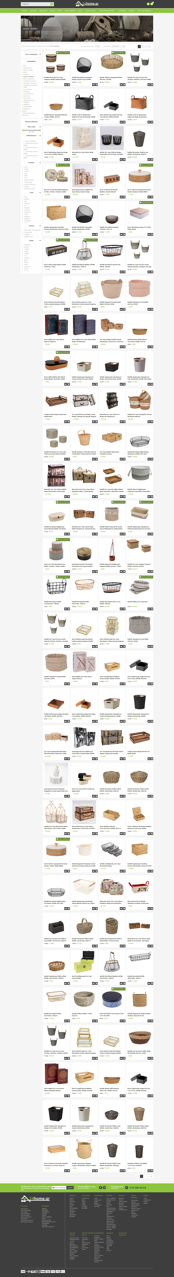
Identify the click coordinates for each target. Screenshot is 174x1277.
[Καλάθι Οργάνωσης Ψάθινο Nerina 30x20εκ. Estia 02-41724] (139, 999)
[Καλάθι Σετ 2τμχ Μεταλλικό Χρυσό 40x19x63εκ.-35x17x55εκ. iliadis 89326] (56, 812)
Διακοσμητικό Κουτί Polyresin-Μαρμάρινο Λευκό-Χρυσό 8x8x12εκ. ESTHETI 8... (56, 791)
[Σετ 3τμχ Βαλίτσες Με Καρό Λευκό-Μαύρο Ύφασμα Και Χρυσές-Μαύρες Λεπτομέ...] (84, 400)
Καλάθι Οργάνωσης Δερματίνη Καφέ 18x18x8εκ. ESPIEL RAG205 (56, 715)
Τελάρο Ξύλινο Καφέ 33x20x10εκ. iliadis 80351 (55, 415)
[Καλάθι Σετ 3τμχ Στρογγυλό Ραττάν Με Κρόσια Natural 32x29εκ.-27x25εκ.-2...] (139, 400)
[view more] (65, 84)
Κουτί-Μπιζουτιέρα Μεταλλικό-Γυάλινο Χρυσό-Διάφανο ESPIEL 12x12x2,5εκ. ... (82, 641)
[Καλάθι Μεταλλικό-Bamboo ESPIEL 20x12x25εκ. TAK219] (111, 962)
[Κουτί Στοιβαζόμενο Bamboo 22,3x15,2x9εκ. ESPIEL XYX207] (111, 662)
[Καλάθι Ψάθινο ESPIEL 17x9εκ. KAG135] (84, 998)
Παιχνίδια (72, 1204)
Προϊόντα (33, 46)
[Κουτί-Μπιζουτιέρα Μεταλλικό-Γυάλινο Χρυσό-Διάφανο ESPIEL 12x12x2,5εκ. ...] (84, 625)
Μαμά (71, 1206)
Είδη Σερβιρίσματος (110, 1215)
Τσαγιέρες (109, 1218)
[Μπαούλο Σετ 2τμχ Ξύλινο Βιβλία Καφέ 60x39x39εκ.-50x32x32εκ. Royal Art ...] (56, 475)
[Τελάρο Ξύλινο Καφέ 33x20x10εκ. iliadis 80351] (56, 400)
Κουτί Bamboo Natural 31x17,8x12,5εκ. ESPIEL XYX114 (110, 827)
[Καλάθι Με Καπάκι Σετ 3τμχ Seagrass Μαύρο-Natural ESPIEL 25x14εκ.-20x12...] (56, 63)
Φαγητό (72, 1198)
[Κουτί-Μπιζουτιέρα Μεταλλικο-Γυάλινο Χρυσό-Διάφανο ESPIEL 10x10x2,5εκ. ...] (56, 288)
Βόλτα (71, 1203)
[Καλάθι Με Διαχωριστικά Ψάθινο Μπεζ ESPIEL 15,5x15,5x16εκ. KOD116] (111, 924)
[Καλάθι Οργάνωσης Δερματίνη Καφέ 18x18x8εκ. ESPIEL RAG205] (56, 700)
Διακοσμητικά (27, 68)
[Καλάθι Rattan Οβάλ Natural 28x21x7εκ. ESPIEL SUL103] (111, 1074)
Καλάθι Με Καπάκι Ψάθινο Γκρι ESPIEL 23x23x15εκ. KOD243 (110, 1127)
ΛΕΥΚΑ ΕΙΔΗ (33, 10)
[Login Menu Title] (148, 3)
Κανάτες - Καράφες (111, 1226)
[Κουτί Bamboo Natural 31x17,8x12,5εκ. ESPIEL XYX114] (111, 812)
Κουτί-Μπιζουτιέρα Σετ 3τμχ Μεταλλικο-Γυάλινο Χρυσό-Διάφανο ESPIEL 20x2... (84, 1053)
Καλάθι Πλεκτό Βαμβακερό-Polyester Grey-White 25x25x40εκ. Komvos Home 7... (139, 491)
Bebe (108, 1248)
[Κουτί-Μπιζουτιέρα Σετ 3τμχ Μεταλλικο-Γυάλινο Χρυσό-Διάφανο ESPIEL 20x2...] (84, 1037)
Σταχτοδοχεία (27, 89)
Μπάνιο (71, 1200)
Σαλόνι (47, 46)
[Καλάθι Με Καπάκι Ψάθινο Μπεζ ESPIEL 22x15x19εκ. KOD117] (84, 924)
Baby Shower (73, 1214)
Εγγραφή (70, 1187)
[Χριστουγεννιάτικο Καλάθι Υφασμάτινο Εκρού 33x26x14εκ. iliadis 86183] (139, 887)
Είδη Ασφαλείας (74, 1208)
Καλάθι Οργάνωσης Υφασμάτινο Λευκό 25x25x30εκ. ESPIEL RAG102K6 (83, 1128)
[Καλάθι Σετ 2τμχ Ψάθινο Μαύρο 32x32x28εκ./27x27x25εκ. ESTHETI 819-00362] (111, 138)
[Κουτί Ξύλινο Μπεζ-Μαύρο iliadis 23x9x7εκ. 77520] (56, 250)
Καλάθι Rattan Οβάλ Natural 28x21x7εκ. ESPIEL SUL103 (109, 1089)
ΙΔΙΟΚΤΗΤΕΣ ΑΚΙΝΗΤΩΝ (144, 10)
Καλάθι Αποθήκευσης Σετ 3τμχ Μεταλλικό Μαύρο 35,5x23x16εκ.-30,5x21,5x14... (110, 866)
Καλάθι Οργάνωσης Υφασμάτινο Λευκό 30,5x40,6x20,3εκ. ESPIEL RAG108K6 (110, 716)
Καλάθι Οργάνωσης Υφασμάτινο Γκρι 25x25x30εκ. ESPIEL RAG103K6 (139, 378)
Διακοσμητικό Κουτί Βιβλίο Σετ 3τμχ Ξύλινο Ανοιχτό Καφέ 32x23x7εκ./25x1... (82, 192)
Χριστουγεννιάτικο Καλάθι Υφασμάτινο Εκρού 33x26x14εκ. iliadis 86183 (138, 903)
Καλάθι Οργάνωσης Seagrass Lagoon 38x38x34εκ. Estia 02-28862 (84, 1164)
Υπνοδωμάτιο (26, 108)
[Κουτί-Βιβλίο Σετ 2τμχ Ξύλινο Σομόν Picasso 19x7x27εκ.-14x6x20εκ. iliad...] (84, 662)
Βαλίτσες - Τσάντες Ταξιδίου (74, 1255)
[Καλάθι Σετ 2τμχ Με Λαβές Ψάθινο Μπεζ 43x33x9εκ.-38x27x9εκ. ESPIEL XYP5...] (111, 475)
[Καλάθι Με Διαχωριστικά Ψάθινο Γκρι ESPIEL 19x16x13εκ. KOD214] (56, 924)
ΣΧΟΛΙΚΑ (72, 1259)
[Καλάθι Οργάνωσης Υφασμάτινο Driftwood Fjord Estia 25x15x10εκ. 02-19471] (139, 512)
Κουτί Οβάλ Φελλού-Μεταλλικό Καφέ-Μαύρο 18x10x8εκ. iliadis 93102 (54, 379)
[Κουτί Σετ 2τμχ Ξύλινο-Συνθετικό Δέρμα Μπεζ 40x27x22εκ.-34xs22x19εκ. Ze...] (84, 775)
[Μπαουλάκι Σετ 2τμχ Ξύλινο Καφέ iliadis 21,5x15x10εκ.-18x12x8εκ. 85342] (139, 924)
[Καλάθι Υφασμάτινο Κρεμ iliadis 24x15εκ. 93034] (56, 662)
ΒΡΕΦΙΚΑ (24, 10)
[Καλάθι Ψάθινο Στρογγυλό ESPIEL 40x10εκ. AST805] (111, 61)
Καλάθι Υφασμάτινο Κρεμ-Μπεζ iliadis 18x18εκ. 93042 (110, 303)
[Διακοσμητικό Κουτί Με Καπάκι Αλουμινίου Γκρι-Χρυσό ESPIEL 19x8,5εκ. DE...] (84, 550)
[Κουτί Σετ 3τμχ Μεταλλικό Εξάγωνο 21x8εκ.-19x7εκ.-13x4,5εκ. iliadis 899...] (56, 175)
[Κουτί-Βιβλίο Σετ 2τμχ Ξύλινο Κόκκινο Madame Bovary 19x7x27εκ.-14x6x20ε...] (56, 1074)
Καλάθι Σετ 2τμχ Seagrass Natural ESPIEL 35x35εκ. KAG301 (139, 565)
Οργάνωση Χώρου (74, 1237)
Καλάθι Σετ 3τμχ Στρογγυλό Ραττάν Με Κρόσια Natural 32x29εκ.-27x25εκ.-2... (140, 416)
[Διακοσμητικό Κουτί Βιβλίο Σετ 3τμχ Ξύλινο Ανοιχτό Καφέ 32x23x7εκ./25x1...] (84, 175)
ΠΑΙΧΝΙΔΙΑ (131, 10)
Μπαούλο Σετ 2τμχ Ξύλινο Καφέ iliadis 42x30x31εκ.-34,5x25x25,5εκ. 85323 (84, 529)
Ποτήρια (109, 1201)
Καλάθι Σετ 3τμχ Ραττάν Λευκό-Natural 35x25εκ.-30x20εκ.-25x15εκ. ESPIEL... (140, 266)
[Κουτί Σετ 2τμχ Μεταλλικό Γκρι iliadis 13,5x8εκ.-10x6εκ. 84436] (56, 550)
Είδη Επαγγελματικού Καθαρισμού (86, 1243)
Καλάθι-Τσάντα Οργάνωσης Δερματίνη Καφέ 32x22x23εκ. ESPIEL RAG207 (137, 117)
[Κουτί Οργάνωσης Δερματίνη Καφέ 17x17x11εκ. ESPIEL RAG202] (56, 138)
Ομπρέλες (72, 1257)
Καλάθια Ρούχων (123, 1209)
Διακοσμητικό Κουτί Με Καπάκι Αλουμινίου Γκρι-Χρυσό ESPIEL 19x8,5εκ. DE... (82, 566)
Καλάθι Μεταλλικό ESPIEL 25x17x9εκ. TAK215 (52, 1014)
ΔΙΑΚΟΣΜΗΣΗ (43, 10)
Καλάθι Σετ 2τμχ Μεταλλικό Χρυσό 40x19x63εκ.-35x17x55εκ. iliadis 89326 (56, 828)
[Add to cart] (68, 84)
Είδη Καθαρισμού (74, 1247)
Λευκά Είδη (72, 1201)
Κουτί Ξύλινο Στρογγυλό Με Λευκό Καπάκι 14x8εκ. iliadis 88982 (55, 865)
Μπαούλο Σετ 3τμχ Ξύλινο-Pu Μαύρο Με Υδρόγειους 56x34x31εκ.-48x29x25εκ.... (109, 416)
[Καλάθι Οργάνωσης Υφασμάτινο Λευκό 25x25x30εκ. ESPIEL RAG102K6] (84, 1112)
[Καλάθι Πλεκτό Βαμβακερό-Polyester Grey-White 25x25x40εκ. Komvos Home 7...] (139, 473)
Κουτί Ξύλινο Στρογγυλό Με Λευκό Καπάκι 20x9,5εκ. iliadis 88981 (139, 191)
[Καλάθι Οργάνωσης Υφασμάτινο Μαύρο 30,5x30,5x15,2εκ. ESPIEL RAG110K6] (111, 363)
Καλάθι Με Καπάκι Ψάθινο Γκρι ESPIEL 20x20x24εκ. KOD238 (110, 1164)
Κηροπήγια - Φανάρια (29, 83)
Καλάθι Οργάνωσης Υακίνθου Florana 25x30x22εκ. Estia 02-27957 (140, 865)
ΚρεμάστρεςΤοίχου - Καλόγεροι (29, 101)
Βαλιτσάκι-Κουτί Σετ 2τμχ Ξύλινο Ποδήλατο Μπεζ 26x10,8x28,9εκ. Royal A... (111, 903)
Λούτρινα (109, 1250)
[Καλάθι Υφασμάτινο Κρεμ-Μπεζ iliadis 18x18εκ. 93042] (111, 288)
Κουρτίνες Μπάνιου (121, 1199)
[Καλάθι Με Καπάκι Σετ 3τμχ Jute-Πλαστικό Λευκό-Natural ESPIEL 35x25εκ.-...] (56, 438)
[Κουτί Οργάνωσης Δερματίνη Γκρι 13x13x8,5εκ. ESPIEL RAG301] (111, 100)
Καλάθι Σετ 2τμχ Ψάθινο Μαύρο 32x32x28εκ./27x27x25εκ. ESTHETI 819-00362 (111, 154)
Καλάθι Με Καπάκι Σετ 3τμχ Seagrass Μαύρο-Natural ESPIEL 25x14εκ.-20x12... (55, 79)
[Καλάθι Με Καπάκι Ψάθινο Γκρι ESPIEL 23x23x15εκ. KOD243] (111, 1112)
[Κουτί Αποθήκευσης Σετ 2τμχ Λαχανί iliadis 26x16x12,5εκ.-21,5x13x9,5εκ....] (84, 962)
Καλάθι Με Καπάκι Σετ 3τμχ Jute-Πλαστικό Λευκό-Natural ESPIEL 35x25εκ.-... (55, 454)
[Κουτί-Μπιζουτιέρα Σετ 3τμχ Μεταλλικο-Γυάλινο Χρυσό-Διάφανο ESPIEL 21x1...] (111, 625)
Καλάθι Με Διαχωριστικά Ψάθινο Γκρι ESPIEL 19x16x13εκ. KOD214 (55, 940)
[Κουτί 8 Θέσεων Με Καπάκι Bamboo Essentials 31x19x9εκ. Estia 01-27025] (56, 1149)
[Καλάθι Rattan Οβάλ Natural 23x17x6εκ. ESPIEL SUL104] (139, 325)
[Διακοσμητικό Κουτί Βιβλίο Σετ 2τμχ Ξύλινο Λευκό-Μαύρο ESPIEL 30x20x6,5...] (84, 737)
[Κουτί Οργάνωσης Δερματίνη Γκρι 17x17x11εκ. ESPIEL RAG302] (139, 1074)
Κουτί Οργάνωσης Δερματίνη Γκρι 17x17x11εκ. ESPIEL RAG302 (139, 1089)
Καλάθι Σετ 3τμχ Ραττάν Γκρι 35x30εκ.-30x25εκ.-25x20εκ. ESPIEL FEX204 (56, 1053)
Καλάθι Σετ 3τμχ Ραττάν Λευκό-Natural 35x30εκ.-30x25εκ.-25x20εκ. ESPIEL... (56, 641)
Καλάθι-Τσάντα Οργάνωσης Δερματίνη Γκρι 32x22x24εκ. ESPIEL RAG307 (84, 117)
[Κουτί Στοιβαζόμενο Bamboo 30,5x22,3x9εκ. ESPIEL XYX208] (84, 1074)
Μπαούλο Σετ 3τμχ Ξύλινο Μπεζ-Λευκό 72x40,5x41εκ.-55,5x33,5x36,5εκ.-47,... (84, 154)
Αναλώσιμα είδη (74, 1246)
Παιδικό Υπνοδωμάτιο (28, 113)
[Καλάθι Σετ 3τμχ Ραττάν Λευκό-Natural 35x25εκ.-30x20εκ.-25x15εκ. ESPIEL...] (139, 250)
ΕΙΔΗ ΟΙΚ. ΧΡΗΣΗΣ (90, 10)
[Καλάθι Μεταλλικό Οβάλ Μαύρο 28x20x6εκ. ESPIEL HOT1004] (139, 438)
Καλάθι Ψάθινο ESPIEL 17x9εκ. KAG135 (82, 1014)
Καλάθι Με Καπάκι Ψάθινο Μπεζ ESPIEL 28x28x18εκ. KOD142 (138, 790)
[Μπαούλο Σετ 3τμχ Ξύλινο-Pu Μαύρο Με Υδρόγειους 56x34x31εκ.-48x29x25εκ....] (111, 400)
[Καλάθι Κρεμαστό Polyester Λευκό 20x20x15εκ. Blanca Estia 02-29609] (84, 849)
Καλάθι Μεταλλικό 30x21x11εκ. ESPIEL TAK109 (110, 603)
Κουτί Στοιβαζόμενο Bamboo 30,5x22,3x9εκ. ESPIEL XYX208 (82, 1089)
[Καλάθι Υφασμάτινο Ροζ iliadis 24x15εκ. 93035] (139, 288)
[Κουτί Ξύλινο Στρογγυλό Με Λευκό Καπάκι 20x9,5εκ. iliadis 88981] (139, 175)
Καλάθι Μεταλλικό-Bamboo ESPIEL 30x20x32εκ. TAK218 (83, 265)
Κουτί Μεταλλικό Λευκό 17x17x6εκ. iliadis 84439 (139, 228)
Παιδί (83, 1200)
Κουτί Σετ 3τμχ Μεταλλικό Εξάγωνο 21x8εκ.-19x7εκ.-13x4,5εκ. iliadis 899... (56, 192)
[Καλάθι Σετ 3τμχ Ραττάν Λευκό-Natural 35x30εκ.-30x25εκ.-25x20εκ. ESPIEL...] (56, 625)
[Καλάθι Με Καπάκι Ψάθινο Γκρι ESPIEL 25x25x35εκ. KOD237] (139, 138)
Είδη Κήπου (134, 1206)
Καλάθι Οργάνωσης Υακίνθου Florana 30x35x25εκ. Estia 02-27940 (56, 228)
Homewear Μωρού (72, 1212)
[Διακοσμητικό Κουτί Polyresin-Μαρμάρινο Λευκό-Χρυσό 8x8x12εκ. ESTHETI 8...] (56, 775)
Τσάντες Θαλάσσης (97, 1244)
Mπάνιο (84, 1201)
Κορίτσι (108, 1237)
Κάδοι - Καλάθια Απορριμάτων (74, 1251)
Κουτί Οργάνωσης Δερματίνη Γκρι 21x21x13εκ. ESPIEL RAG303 (139, 677)
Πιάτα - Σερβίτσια (111, 1198)
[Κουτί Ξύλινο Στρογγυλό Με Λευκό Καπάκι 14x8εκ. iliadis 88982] (56, 849)
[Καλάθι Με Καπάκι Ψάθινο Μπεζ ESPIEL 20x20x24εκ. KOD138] (139, 1112)
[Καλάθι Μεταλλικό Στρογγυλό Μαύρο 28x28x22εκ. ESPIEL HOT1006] (84, 213)
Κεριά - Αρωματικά (28, 79)
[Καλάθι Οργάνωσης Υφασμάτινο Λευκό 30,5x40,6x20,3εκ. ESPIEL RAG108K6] (111, 700)
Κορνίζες (25, 74)
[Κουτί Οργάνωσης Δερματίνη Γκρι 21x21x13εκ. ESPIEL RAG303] (139, 662)
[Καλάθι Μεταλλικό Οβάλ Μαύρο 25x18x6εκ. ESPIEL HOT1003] (56, 887)
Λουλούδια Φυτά (28, 94)
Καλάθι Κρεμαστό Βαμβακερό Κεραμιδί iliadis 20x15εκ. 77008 (110, 565)
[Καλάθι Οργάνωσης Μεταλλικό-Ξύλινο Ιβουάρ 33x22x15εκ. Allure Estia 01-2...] (84, 887)
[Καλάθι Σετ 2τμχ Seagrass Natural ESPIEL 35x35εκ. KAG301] (139, 545)
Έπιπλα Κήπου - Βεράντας (135, 1201)
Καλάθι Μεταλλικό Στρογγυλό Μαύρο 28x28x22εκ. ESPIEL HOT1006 (82, 229)
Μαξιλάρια (26, 91)
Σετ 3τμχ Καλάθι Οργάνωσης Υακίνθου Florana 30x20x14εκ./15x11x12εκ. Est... (110, 454)
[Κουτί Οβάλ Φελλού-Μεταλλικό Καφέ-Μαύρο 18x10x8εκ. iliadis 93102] (56, 363)
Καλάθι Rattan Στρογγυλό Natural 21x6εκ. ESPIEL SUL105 (55, 116)
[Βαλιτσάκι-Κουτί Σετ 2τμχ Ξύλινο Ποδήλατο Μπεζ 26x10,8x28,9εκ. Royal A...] (111, 887)
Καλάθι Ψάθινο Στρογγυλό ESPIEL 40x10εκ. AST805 (111, 78)
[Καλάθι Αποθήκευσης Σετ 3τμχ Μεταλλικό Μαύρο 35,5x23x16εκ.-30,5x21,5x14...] (111, 849)
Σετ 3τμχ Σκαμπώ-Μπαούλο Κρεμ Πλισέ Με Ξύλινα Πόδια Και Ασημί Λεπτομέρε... (55, 753)
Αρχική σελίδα (26, 46)
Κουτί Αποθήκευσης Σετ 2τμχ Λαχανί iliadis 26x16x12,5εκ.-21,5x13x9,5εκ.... (82, 978)
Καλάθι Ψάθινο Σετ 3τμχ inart (137, 601)
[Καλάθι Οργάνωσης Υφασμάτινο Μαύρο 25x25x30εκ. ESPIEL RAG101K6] (139, 700)
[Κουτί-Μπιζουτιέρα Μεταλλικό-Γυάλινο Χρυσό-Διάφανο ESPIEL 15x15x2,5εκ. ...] (111, 1037)
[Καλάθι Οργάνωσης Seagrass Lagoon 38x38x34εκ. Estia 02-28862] (84, 1149)
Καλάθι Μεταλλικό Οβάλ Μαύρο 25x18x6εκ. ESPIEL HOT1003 (54, 902)
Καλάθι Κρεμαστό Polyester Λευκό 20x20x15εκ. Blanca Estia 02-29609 (83, 865)
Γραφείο (146, 1203)
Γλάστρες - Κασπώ (136, 1208)
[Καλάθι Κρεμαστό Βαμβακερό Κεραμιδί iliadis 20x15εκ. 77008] (111, 550)
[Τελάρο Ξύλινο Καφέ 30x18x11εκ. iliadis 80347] (139, 737)
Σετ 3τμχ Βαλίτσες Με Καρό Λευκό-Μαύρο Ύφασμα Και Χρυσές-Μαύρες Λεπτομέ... (84, 416)
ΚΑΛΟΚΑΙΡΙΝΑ (122, 10)
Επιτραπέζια (110, 1243)
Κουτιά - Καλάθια (28, 76)
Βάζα (24, 72)
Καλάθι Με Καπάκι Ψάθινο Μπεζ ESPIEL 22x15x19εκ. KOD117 (82, 940)
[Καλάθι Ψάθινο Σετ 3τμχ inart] (139, 587)
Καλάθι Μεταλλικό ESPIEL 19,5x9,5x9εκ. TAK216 (52, 603)
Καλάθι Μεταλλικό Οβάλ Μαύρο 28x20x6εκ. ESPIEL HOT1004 (138, 453)
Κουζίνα (24, 111)
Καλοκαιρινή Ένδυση (97, 1257)
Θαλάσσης (84, 1206)
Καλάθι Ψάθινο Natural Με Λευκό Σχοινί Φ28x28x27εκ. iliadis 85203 (111, 528)
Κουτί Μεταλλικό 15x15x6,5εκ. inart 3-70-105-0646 (112, 1014)
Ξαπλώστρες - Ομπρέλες (134, 1215)
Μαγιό (95, 1240)
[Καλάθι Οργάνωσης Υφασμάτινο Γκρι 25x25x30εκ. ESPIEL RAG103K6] (139, 363)
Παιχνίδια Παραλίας (99, 1242)
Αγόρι (108, 1235)
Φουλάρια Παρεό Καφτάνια (98, 1261)
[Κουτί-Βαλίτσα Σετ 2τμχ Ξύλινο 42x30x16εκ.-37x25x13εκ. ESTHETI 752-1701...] (84, 812)
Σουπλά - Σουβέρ (111, 1227)
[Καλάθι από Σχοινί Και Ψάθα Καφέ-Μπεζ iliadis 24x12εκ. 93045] (139, 1037)
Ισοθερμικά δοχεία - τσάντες (74, 1240)
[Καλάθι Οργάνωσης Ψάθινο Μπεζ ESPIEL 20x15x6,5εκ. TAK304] (56, 962)
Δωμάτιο (72, 1209)
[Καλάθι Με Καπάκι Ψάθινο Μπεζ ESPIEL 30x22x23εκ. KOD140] (111, 775)
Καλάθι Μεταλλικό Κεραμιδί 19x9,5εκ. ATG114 (109, 228)
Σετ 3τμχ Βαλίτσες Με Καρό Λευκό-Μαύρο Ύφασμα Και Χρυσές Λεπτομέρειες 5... (111, 753)
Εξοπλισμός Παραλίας (97, 1251)
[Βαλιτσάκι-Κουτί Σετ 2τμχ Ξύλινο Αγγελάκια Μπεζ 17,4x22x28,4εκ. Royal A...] (84, 475)
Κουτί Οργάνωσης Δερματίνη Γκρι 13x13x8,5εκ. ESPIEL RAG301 (111, 116)
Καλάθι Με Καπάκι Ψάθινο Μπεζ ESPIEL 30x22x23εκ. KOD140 (110, 790)
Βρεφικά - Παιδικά (98, 1239)
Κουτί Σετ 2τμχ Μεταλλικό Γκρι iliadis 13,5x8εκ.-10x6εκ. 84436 (54, 565)
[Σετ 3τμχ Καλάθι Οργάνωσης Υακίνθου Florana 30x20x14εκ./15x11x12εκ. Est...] (111, 438)
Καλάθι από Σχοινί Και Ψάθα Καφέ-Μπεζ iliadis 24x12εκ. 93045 (139, 1052)
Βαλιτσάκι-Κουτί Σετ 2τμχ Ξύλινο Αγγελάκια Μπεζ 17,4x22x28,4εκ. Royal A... (83, 491)
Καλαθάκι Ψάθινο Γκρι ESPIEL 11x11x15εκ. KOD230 (137, 1164)
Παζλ (108, 1247)
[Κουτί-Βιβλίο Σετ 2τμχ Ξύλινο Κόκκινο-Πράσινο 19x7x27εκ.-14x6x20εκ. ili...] (56, 325)
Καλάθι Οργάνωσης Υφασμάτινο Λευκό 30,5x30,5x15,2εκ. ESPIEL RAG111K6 (83, 379)
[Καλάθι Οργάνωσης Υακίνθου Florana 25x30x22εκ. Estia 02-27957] (139, 849)
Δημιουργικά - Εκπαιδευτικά (110, 1241)
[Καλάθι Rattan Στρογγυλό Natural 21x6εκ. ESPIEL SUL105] (56, 100)
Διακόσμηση (85, 1239)
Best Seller (25, 115)
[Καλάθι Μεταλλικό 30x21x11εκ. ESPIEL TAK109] (111, 587)
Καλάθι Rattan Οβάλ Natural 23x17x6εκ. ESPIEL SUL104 (137, 340)
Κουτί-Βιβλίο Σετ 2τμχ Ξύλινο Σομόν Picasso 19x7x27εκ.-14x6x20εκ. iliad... (82, 678)
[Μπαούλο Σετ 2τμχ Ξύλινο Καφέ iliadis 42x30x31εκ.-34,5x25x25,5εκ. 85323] (84, 512)
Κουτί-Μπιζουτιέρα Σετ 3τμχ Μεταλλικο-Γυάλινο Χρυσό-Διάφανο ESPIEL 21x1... (112, 641)
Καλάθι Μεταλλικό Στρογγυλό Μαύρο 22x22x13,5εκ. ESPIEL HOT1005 (82, 79)
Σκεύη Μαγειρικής (111, 1224)
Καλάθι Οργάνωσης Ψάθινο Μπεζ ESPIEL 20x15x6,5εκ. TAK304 (55, 977)
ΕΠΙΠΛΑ (80, 10)
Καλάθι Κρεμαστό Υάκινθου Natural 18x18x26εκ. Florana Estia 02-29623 (84, 453)
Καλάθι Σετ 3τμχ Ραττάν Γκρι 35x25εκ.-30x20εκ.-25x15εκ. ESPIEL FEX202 (139, 79)
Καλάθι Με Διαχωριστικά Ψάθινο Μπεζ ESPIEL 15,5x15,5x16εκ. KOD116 (111, 941)
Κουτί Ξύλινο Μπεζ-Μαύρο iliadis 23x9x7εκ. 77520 (55, 265)
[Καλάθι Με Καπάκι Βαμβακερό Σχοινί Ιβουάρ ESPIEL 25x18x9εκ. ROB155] (56, 512)
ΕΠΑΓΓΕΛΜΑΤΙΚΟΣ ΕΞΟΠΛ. (107, 10)
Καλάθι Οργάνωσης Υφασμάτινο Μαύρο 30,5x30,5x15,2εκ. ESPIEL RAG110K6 (110, 379)
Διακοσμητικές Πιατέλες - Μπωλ (30, 86)
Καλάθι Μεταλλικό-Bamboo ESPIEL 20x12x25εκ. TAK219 (111, 977)
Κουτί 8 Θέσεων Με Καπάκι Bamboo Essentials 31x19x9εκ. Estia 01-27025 (56, 1165)
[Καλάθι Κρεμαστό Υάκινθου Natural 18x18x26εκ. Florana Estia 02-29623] (84, 438)
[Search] (51, 4)
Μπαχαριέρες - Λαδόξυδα (110, 1212)
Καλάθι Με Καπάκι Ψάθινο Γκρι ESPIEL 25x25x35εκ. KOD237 (138, 153)
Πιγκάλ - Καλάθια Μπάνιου (123, 1207)
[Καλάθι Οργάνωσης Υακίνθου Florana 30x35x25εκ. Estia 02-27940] (56, 213)
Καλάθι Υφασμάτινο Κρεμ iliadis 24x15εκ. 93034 (55, 677)
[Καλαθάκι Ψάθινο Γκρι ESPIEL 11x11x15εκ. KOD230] (139, 1149)
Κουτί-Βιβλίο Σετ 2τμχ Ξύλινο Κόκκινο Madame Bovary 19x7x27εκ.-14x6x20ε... (54, 1090)
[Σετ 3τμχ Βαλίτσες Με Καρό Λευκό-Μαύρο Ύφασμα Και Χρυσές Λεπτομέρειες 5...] (111, 737)
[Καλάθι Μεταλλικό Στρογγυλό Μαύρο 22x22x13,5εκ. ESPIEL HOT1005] (84, 63)
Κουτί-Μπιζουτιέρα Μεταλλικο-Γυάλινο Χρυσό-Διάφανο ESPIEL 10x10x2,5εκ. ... (55, 304)
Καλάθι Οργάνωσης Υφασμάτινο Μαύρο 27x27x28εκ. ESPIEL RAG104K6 (55, 1128)
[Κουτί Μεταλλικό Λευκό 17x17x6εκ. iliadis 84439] (139, 213)
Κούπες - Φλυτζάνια (109, 1204)
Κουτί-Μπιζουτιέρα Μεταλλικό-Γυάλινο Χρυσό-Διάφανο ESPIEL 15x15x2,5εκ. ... (110, 1053)
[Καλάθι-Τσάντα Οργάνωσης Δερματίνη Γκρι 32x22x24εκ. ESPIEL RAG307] (84, 100)
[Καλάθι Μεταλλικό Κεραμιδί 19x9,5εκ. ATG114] (111, 213)
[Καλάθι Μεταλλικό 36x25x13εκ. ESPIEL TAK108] (111, 250)
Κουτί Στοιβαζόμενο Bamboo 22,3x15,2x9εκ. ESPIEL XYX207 (110, 677)
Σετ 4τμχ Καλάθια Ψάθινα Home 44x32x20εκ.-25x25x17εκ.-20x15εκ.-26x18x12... (112, 340)
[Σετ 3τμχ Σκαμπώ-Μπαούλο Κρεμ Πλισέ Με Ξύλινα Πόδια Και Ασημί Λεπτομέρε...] (56, 737)
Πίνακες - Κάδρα (28, 70)
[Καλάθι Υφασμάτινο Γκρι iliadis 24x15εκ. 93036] (139, 625)
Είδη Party (72, 1249)
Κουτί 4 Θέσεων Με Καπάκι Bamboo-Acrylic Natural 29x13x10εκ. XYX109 (109, 192)
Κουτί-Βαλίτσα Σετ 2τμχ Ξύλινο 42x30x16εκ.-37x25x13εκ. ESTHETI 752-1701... (83, 828)
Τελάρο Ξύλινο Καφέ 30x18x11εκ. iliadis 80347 (139, 752)
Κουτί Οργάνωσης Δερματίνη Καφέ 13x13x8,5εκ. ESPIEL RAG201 (83, 715)
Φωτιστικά (26, 96)
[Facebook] (100, 1187)
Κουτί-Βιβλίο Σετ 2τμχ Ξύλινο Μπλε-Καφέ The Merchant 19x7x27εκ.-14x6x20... (84, 341)
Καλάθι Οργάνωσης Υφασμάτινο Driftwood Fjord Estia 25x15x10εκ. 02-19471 (139, 529)
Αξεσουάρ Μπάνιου (121, 1204)
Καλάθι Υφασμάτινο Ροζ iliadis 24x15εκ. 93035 (138, 303)
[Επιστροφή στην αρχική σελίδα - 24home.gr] (87, 3)
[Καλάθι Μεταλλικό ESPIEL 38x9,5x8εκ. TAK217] (139, 956)
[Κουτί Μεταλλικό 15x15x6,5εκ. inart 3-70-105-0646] (111, 999)
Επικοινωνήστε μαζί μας (27, 1221)
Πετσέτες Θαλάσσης (97, 1236)
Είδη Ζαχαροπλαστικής (111, 1207)
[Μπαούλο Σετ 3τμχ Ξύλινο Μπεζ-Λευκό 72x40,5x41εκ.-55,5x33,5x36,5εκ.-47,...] (84, 138)
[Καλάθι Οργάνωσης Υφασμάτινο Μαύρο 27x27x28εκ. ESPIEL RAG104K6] (56, 1112)
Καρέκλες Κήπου (135, 1203)
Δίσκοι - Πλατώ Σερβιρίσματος (110, 1220)
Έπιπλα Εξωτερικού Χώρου (85, 1247)
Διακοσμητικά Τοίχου (29, 81)
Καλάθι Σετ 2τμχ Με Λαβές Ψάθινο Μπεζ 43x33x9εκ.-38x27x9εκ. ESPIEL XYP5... (112, 491)
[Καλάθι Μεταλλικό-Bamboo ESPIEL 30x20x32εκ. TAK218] (84, 250)
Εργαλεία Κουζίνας (111, 1209)
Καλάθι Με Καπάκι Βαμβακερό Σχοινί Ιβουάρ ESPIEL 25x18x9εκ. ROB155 (55, 529)
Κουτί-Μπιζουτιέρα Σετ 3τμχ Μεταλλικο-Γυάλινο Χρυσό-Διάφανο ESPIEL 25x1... (84, 304)
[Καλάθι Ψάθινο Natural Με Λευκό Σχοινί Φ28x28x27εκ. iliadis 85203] (111, 512)
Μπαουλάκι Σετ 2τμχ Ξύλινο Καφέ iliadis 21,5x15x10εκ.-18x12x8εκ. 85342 (139, 941)
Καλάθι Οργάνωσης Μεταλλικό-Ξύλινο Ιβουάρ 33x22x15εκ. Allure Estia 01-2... (83, 903)
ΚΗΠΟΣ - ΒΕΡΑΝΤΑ (70, 10)
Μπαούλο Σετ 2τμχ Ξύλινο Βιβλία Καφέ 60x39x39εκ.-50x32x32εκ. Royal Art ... (55, 491)
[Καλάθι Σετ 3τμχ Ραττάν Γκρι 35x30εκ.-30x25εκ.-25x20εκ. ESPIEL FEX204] (56, 1037)
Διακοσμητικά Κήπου (134, 1211)
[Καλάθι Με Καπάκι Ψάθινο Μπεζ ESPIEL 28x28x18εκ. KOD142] (139, 775)
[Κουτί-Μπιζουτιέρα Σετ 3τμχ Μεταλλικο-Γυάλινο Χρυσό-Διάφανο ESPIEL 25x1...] (84, 288)
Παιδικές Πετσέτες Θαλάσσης (99, 1248)
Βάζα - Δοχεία (110, 1222)
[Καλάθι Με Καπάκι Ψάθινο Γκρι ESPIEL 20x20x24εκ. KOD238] (111, 1149)
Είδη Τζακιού (27, 98)
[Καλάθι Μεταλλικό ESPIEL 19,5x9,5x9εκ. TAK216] (56, 586)
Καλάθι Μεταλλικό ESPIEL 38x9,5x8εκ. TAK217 (136, 977)
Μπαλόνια (109, 1239)
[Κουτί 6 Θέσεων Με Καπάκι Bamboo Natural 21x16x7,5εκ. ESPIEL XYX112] (139, 812)
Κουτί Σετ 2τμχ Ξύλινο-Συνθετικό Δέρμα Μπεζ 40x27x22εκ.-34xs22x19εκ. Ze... (83, 791)
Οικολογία (133, 1213)
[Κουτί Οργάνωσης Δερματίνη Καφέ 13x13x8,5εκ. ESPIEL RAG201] (84, 700)
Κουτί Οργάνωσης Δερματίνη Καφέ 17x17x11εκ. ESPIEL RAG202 (56, 153)
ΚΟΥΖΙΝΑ (52, 10)
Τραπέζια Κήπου (135, 1205)
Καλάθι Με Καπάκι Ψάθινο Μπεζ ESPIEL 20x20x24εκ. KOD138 (138, 1127)
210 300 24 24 (138, 1187)
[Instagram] (104, 1187)
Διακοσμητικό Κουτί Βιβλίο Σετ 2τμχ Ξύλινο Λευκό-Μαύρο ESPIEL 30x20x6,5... (83, 753)
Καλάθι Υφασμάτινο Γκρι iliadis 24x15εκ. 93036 (138, 640)
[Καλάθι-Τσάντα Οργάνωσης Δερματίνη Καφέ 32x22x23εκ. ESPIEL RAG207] (139, 100)
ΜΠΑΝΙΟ (59, 10)
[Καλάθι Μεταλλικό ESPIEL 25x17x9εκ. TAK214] (84, 585)
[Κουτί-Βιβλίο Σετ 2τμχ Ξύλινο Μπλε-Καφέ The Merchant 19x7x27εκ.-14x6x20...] (84, 325)
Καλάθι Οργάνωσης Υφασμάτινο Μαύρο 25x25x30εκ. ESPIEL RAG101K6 (138, 716)
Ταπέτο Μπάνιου (123, 1201)
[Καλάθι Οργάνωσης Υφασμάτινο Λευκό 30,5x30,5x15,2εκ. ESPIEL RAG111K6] (84, 363)
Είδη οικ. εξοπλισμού (73, 1243)
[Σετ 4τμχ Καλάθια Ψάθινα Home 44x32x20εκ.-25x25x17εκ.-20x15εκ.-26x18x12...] (111, 325)
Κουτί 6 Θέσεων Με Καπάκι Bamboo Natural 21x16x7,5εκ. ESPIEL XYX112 (139, 828)
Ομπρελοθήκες (27, 106)
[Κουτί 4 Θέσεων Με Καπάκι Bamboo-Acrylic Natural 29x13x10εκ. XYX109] (111, 175)
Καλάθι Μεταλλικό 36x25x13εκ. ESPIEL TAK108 (110, 265)
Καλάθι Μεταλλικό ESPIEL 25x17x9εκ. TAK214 (80, 603)
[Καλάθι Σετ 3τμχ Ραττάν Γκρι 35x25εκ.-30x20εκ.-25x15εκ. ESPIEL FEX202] (139, 63)
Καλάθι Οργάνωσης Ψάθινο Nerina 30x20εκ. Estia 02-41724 (139, 1014)
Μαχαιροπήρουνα (111, 1200)
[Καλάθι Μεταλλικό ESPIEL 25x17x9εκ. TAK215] (56, 995)
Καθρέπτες (26, 104)
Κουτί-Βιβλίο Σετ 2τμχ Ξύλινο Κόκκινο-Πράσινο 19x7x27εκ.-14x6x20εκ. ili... (54, 341)
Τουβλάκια (109, 1245)
